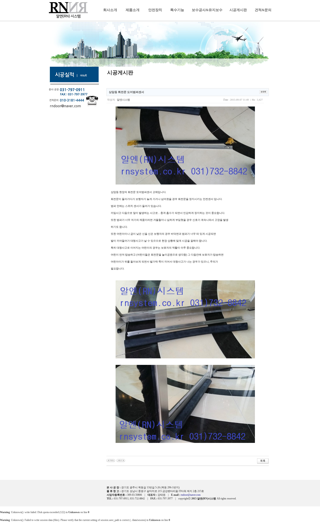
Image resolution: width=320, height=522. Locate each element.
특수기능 (177, 10)
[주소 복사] (263, 91)
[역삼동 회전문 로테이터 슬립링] (120, 460)
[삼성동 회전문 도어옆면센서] (110, 460)
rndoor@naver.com (190, 494)
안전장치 (155, 10)
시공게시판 (238, 10)
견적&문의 (263, 10)
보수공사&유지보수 (207, 10)
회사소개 (110, 10)
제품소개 (133, 10)
